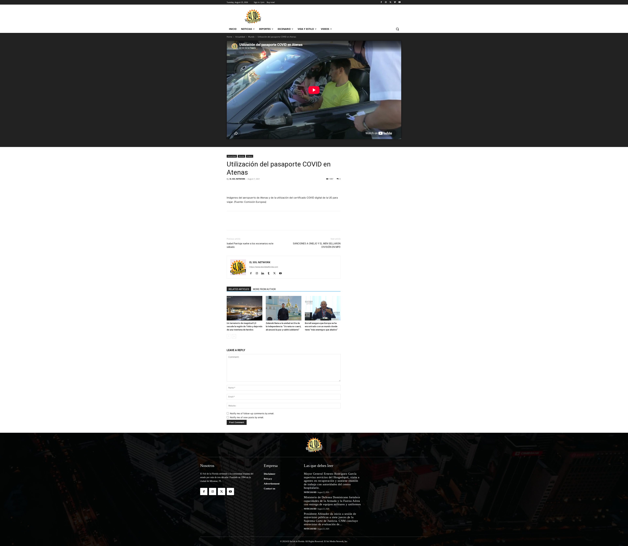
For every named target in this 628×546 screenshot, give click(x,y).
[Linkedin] (252, 186)
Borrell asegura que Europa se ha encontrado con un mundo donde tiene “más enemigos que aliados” (321, 326)
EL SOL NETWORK (237, 179)
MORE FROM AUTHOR (264, 289)
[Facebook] (381, 2)
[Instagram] (386, 2)
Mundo (251, 36)
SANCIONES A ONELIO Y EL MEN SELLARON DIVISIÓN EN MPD (316, 245)
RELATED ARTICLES (239, 289)
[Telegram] (275, 186)
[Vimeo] (395, 2)
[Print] (297, 186)
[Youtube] (399, 2)
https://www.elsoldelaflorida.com (263, 267)
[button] (397, 29)
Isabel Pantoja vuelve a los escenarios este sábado (250, 245)
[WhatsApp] (267, 186)
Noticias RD (310, 492)
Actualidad (240, 36)
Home (229, 36)
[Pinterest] (245, 186)
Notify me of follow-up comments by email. (252, 413)
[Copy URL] (290, 186)
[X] (390, 2)
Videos (249, 156)
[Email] (282, 186)
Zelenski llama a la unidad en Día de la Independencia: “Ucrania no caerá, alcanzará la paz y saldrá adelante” (283, 326)
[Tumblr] (260, 186)
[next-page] (234, 336)
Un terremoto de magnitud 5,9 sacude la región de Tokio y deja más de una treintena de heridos (244, 326)
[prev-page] (229, 336)
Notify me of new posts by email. (247, 417)
